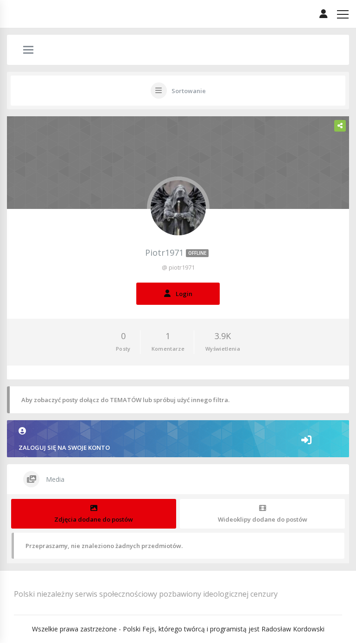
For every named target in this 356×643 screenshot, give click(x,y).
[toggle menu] (28, 50)
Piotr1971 (175, 252)
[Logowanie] (323, 14)
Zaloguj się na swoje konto (64, 447)
